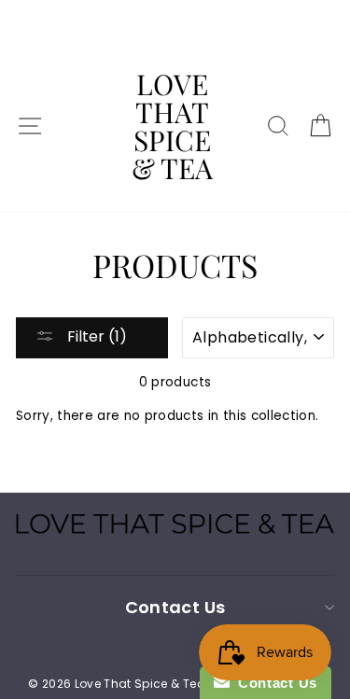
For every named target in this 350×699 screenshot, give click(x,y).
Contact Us (273, 683)
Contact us (175, 607)
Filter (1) (95, 336)
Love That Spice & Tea (172, 126)
